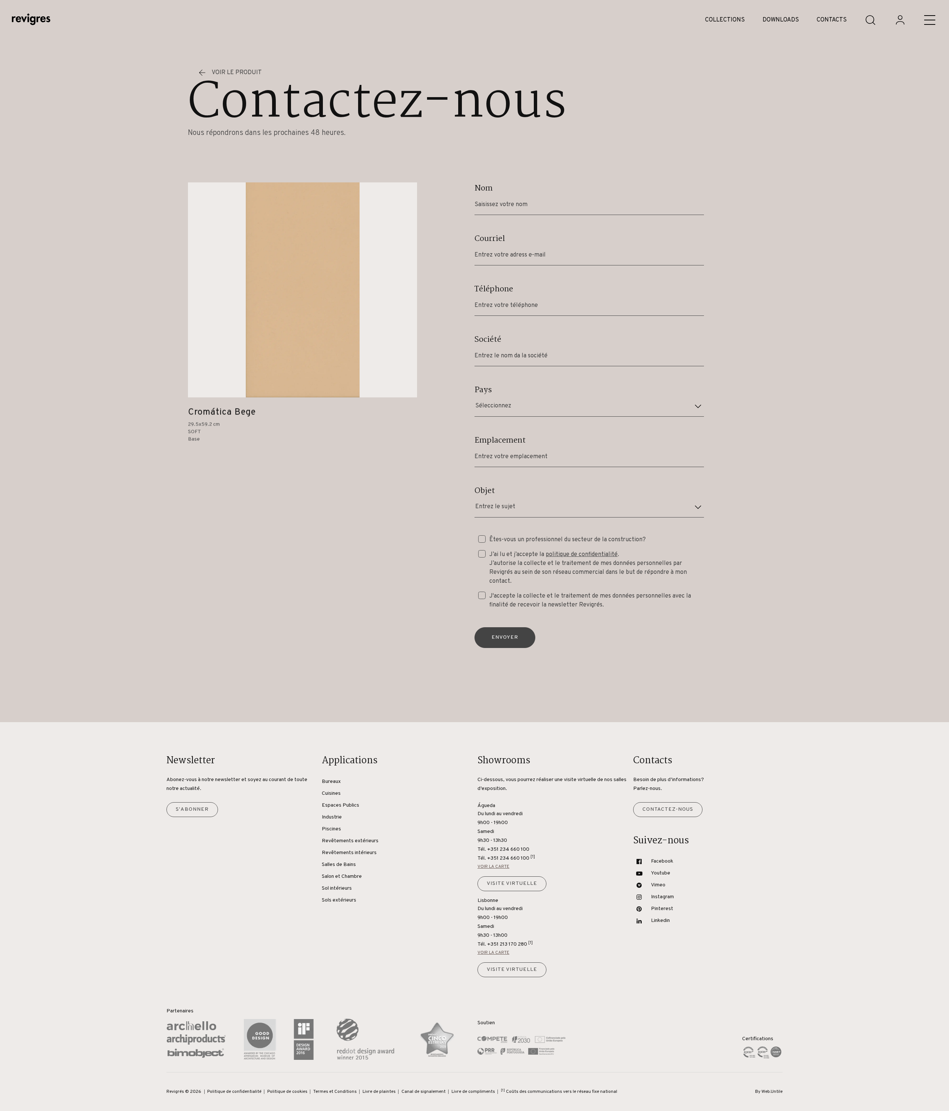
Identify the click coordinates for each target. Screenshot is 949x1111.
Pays (483, 390)
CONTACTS (832, 20)
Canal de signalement (423, 1092)
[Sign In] (900, 20)
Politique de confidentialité (234, 1092)
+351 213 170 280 (510, 944)
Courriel (489, 239)
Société (487, 339)
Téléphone (493, 289)
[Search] (870, 20)
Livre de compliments (473, 1092)
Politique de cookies (287, 1092)
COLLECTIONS (725, 20)
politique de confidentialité (582, 554)
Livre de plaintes (379, 1092)
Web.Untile (772, 1092)
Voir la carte (493, 867)
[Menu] (930, 20)
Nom (483, 188)
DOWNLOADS (781, 20)
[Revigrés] (31, 20)
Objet (484, 491)
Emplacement (500, 440)
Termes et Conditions (335, 1092)
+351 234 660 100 (511, 858)
